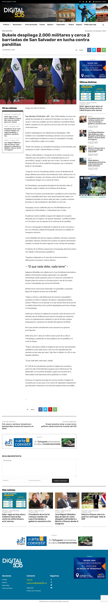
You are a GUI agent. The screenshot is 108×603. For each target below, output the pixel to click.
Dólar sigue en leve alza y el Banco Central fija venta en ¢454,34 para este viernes (12, 119)
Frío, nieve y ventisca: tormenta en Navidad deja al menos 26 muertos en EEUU (18, 426)
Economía (7, 114)
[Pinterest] (99, 50)
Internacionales (7, 30)
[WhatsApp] (104, 50)
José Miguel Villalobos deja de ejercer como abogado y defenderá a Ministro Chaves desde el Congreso (12, 146)
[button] (103, 24)
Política (6, 126)
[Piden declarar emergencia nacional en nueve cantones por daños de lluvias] (83, 161)
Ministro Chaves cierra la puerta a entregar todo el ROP (96, 150)
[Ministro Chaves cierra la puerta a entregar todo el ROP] (83, 149)
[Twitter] (86, 1)
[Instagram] (83, 1)
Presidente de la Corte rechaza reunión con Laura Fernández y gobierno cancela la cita (12, 132)
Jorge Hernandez (92, 102)
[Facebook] (80, 1)
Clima (89, 158)
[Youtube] (89, 1)
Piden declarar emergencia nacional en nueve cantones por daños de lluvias (97, 163)
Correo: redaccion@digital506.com (37, 581)
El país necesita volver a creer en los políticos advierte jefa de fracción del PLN (58, 425)
